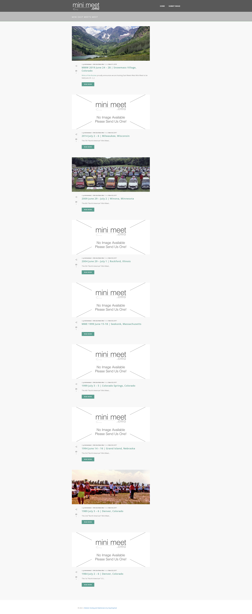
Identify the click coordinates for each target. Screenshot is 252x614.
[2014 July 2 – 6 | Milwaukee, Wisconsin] (111, 112)
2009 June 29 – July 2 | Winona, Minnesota (108, 198)
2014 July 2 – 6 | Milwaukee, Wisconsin (106, 135)
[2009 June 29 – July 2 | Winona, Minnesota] (111, 174)
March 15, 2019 (112, 64)
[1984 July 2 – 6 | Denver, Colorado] (111, 549)
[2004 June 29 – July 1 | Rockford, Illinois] (111, 237)
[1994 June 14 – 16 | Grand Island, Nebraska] (111, 424)
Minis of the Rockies (89, 75)
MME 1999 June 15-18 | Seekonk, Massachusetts (111, 324)
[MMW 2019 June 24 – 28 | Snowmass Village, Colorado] (111, 43)
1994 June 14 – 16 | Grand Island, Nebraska (108, 448)
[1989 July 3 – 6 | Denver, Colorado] (111, 487)
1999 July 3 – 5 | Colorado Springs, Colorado (108, 385)
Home (162, 6)
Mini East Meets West (98, 64)
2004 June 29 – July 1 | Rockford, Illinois (106, 261)
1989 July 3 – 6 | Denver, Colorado (102, 511)
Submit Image (174, 6)
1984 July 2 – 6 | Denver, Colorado (102, 573)
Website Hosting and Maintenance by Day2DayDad (100, 608)
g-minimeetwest (87, 64)
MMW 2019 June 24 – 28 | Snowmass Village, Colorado (109, 69)
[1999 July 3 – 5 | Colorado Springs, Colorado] (111, 361)
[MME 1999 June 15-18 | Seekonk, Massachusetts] (111, 300)
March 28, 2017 (112, 133)
